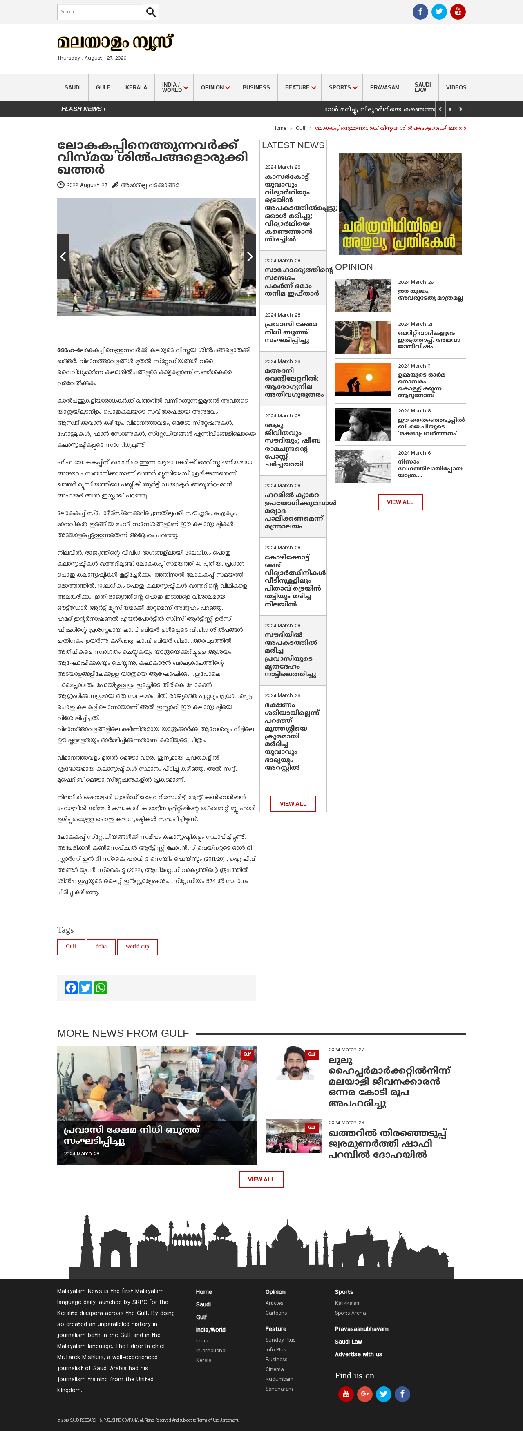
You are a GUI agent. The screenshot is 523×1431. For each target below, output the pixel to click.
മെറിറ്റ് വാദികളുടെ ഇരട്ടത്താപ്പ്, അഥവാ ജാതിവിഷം (429, 340)
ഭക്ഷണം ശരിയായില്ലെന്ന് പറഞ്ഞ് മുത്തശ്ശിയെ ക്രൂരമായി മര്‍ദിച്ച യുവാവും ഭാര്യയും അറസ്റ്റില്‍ (292, 736)
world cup (137, 946)
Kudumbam (279, 1379)
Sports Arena (350, 1313)
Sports (344, 1292)
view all (293, 804)
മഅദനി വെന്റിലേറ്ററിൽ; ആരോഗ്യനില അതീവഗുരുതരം (294, 383)
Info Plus (276, 1350)
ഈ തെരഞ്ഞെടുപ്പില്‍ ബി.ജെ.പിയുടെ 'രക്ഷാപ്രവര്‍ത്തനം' (431, 427)
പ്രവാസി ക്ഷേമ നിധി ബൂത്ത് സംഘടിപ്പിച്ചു (291, 332)
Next (250, 256)
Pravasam (385, 88)
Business (256, 88)
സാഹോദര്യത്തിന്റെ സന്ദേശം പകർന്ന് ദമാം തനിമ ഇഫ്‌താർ (299, 282)
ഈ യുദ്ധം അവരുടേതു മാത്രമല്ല (430, 295)
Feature (276, 1329)
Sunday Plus (280, 1340)
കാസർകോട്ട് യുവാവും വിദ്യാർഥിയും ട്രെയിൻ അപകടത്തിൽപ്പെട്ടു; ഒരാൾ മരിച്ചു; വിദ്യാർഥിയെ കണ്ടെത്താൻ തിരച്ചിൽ (301, 208)
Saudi (73, 88)
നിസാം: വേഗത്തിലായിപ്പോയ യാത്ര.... (430, 469)
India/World (211, 1330)
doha (101, 946)
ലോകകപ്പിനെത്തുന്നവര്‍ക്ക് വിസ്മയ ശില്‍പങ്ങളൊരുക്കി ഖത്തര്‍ (152, 158)
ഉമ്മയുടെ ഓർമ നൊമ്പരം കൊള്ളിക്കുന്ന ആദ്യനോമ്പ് (421, 385)
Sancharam (279, 1389)
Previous (63, 256)
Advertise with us (358, 1354)
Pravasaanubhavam (362, 1329)
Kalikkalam (348, 1303)
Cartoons (276, 1313)
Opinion (276, 1292)
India (202, 1341)
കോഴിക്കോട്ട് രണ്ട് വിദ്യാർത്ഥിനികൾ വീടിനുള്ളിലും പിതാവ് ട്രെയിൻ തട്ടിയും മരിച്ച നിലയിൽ (295, 581)
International (211, 1351)
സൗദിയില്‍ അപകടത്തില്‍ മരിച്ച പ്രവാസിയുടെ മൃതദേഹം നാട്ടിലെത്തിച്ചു (291, 655)
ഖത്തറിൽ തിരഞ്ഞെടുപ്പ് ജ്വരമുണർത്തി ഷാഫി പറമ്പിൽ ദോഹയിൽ (387, 1144)
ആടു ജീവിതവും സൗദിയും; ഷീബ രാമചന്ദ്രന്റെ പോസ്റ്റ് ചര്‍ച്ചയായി (293, 445)
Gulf (103, 88)
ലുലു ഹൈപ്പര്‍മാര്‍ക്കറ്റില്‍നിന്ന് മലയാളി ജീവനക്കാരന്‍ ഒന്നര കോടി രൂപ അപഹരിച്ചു (390, 1082)
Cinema (275, 1369)
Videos (456, 88)
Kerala (136, 88)
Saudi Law (423, 87)
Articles (274, 1303)
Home (279, 128)
